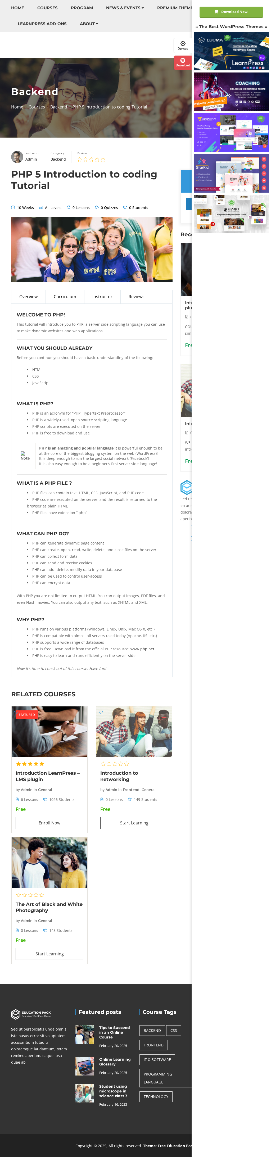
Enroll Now (49, 823)
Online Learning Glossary (115, 1062)
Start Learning (134, 823)
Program (82, 7)
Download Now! (234, 11)
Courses (47, 7)
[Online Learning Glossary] (84, 1065)
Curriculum (65, 297)
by (18, 789)
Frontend (131, 789)
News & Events (123, 7)
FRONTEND (154, 1044)
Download (183, 65)
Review (82, 153)
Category (57, 153)
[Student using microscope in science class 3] (84, 1092)
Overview (28, 297)
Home (17, 7)
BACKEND (152, 1030)
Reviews (136, 297)
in (35, 789)
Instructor (32, 153)
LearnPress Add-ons (42, 23)
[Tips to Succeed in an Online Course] (84, 1034)
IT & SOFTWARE (157, 1059)
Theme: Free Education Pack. (169, 1145)
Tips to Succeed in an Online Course (114, 1032)
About (87, 23)
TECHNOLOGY (156, 1096)
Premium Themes (176, 7)
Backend (58, 107)
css (173, 1030)
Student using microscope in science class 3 (113, 1091)
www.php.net (142, 648)
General (45, 789)
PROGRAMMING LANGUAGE (158, 1078)
